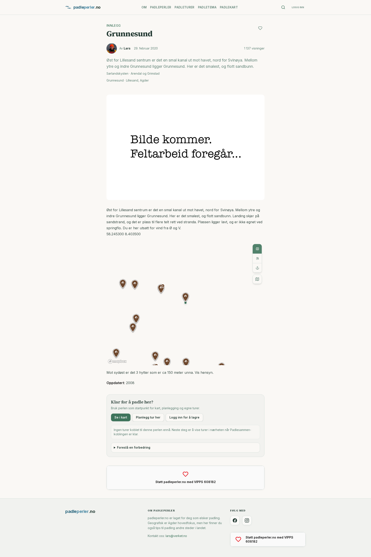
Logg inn (298, 7)
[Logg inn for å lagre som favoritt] (260, 28)
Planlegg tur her (148, 417)
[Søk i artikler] (283, 7)
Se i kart (120, 417)
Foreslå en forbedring (133, 447)
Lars (127, 48)
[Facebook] (235, 520)
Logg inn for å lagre (184, 417)
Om (144, 7)
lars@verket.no (176, 536)
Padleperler (160, 7)
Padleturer (185, 7)
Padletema (207, 7)
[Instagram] (247, 520)
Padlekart (229, 7)
